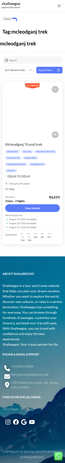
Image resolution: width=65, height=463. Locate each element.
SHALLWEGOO (33, 457)
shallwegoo (11, 3)
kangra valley (30, 158)
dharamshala (12, 151)
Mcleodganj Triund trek (23, 144)
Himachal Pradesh (19, 183)
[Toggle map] (55, 134)
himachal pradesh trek (45, 151)
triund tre (11, 170)
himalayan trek (13, 158)
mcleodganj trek (37, 164)
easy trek (27, 151)
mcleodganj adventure (16, 164)
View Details (32, 208)
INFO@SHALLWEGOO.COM (29, 375)
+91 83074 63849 (22, 366)
